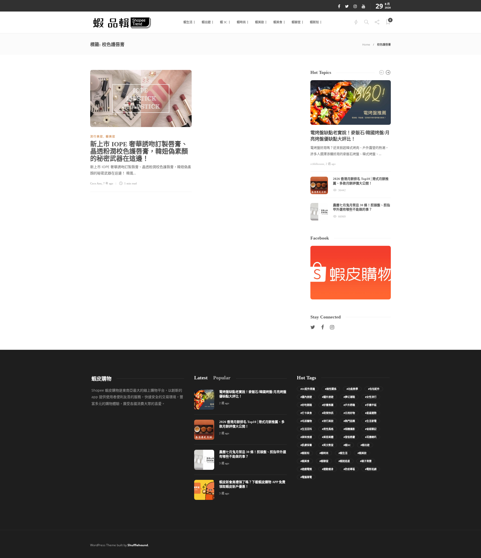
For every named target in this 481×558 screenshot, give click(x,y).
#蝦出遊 (365, 445)
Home (366, 44)
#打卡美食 (306, 413)
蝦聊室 (296, 22)
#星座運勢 (371, 413)
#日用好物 (349, 413)
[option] (350, 150)
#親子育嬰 (366, 461)
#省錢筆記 (371, 429)
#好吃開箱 (306, 405)
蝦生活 (187, 22)
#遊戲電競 (306, 469)
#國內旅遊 (306, 397)
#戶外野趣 (349, 405)
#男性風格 (327, 429)
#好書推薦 (327, 405)
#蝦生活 (342, 453)
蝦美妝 (259, 22)
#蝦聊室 (323, 461)
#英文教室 (327, 445)
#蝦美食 (304, 461)
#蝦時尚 (323, 453)
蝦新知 (314, 22)
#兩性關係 (330, 389)
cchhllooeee (317, 163)
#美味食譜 (306, 437)
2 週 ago (331, 163)
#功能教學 (352, 389)
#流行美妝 (327, 421)
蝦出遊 (206, 22)
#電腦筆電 (306, 477)
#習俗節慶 (349, 437)
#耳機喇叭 (371, 437)
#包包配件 (374, 389)
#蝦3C (346, 445)
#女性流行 (371, 397)
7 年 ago (108, 183)
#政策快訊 (327, 413)
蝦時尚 (241, 22)
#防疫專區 (349, 469)
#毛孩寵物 (306, 421)
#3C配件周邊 (307, 389)
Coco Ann (96, 183)
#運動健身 (327, 469)
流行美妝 (96, 136)
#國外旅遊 (327, 397)
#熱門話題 (349, 421)
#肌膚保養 (306, 445)
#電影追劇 (371, 469)
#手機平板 (371, 405)
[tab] (201, 378)
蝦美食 (277, 22)
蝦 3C (223, 22)
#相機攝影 (349, 429)
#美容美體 (327, 437)
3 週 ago (224, 463)
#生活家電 (371, 421)
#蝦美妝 (362, 453)
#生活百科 (306, 429)
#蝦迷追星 (344, 461)
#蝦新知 (304, 453)
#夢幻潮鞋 (349, 397)
